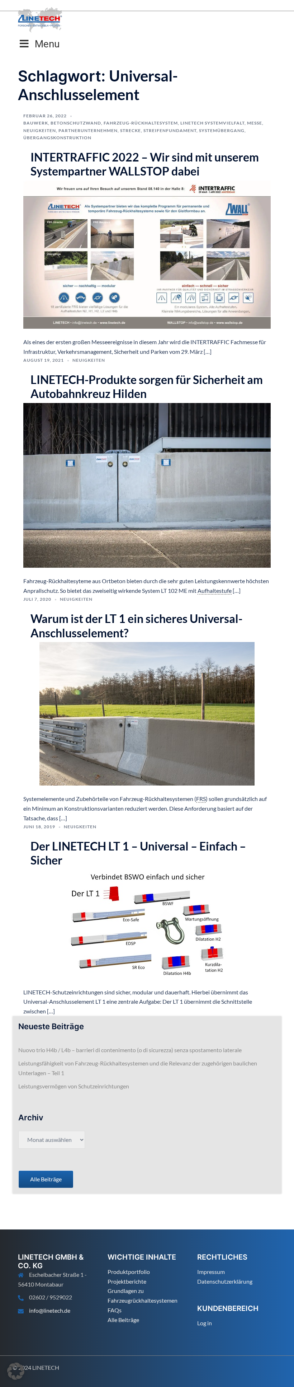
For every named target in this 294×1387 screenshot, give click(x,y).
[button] (16, 1371)
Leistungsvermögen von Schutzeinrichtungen (73, 1086)
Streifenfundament (169, 130)
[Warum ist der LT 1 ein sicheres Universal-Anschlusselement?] (147, 712)
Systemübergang (222, 130)
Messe (254, 123)
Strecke (130, 130)
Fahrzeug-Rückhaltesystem (141, 123)
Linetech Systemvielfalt (212, 123)
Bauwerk (35, 123)
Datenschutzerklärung (224, 1281)
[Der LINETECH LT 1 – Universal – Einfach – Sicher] (147, 923)
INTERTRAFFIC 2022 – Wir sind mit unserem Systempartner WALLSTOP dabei (144, 164)
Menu (47, 44)
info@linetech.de (49, 1310)
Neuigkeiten (39, 130)
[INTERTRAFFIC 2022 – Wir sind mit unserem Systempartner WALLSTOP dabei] (147, 253)
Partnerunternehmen (88, 130)
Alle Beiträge (123, 1319)
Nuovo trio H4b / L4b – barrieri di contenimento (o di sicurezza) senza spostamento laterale (130, 1049)
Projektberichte (127, 1281)
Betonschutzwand (76, 123)
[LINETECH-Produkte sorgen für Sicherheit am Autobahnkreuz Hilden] (147, 484)
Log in (204, 1323)
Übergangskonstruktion (57, 137)
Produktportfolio (129, 1271)
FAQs (115, 1310)
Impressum (211, 1271)
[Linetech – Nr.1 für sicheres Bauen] (40, 18)
